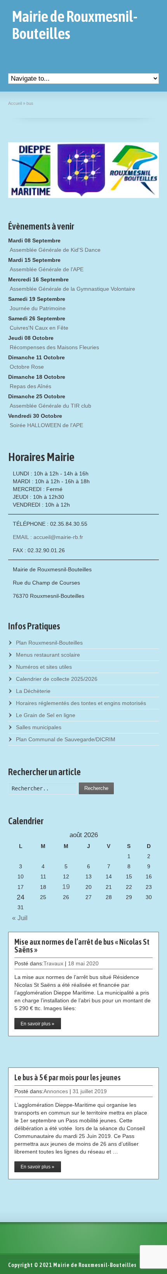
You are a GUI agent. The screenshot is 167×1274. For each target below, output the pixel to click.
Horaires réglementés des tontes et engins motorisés (81, 703)
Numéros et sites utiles (44, 667)
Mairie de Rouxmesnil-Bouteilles (74, 25)
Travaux (53, 963)
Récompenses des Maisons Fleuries (54, 347)
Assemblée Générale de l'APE (47, 269)
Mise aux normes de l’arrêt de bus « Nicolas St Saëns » (82, 945)
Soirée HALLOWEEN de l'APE (46, 425)
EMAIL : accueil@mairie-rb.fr (48, 537)
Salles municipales (38, 727)
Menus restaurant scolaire (48, 655)
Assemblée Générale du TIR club (50, 406)
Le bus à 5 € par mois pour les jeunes (67, 1077)
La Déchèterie (33, 691)
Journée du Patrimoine (38, 308)
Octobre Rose (27, 367)
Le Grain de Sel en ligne (45, 715)
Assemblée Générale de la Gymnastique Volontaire (72, 289)
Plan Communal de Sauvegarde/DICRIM (65, 739)
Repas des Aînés (30, 386)
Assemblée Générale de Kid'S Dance (55, 250)
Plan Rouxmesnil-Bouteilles (49, 643)
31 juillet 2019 (90, 1091)
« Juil (18, 918)
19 (66, 887)
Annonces (55, 1091)
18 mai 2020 (83, 963)
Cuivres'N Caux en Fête (39, 328)
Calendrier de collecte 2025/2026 (56, 679)
